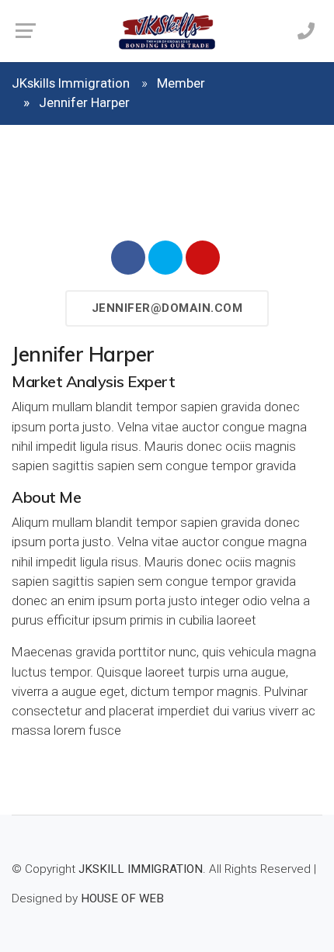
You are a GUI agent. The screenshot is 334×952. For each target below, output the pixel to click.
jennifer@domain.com (167, 308)
